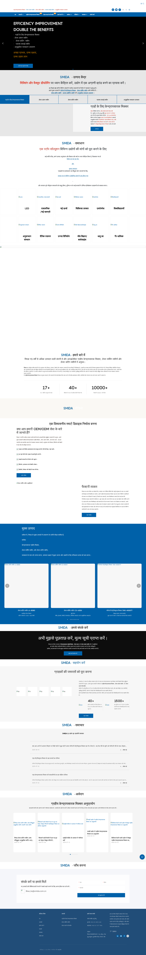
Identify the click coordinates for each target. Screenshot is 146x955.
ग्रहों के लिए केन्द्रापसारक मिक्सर (27, 34)
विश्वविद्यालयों (119, 208)
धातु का (101, 236)
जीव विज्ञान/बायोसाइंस (82, 238)
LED (27, 208)
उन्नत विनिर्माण (64, 236)
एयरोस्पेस (100, 208)
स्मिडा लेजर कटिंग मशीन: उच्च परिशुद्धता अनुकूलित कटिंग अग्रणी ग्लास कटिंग (24, 839)
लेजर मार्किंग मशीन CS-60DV (26, 610)
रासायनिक (45, 208)
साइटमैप (59, 949)
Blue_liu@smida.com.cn (36, 891)
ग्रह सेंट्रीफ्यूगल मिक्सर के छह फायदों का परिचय (46, 758)
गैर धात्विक (119, 236)
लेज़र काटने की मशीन (66, 925)
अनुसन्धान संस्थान (27, 238)
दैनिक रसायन (45, 236)
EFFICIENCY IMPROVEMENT (38, 23)
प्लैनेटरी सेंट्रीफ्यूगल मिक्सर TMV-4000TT (73, 610)
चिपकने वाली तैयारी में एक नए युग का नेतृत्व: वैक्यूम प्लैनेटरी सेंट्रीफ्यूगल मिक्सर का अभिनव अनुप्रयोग (48, 839)
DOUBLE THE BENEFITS (33, 29)
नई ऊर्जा (63, 208)
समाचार (40, 932)
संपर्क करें (41, 936)
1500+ (119, 701)
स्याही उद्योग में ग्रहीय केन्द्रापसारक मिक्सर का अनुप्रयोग (97, 832)
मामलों (40, 929)
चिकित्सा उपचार (82, 208)
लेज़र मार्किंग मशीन (66, 922)
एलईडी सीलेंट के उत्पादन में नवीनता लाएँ (73, 839)
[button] (3, 43)
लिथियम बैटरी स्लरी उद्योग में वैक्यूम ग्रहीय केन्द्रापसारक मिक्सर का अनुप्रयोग (121, 839)
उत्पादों (40, 922)
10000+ (100, 387)
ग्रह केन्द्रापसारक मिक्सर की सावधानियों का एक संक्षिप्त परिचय (50, 775)
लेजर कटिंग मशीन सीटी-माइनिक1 (119, 610)
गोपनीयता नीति (54, 949)
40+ (73, 387)
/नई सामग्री (45, 211)
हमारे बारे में (41, 925)
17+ (46, 387)
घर (39, 918)
